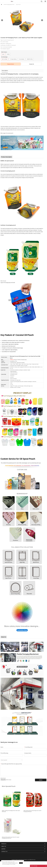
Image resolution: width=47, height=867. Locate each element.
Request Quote (10, 64)
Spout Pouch (18, 4)
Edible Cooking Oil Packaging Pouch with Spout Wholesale (11, 811)
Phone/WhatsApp (4, 753)
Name (2, 747)
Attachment (3, 778)
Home (1, 4)
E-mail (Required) (28, 747)
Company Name (27, 753)
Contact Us (31, 64)
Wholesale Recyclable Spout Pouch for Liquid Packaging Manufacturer (10, 838)
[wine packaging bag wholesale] (22, 142)
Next (42, 20)
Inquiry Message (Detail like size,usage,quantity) (11, 763)
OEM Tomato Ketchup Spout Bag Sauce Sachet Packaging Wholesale (32, 811)
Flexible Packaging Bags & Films (9, 4)
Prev (2, 20)
